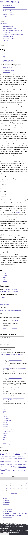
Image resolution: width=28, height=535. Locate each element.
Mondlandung (2, 464)
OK (19, 526)
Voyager (2, 473)
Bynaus (4, 328)
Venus (25, 470)
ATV (25, 454)
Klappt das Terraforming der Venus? (10, 310)
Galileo (24, 458)
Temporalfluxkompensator (11, 289)
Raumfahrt (5, 437)
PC (13, 464)
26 (18, 488)
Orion (11, 464)
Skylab (9, 466)
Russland (24, 464)
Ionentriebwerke (8, 461)
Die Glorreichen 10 (7, 418)
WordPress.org (6, 504)
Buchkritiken (5, 412)
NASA (7, 464)
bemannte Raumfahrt (4, 456)
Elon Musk (2, 458)
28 (26, 488)
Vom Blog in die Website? (9, 38)
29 (2, 490)
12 (18, 483)
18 (13, 485)
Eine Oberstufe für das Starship (15, 360)
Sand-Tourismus (4, 304)
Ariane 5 (11, 454)
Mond (26, 461)
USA (19, 470)
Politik (4, 435)
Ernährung (5, 422)
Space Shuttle (22, 467)
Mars (19, 461)
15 (2, 485)
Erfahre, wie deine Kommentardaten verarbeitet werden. (12, 354)
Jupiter (16, 461)
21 (26, 485)
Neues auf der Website (8, 36)
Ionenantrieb (2, 461)
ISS (12, 461)
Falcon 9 (11, 458)
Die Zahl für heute (7, 420)
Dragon (25, 456)
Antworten (15, 320)
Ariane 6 (17, 454)
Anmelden (5, 498)
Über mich (5, 40)
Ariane (7, 454)
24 (10, 488)
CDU (16, 456)
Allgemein (5, 409)
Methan (23, 461)
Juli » (16, 493)
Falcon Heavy (17, 458)
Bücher (4, 411)
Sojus (15, 466)
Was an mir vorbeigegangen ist (9, 444)
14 (26, 483)
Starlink (8, 470)
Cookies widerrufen (5, 534)
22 (2, 488)
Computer (5, 416)
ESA (7, 458)
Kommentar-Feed (6, 502)
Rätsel (4, 439)
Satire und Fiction (7, 441)
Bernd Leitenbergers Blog (9, 2)
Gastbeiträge (5, 424)
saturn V (5, 466)
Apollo (2, 454)
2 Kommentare (6, 72)
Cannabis (13, 456)
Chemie (4, 414)
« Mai (12, 493)
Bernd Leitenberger (7, 67)
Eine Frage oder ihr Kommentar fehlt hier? (13, 34)
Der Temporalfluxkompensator (9, 61)
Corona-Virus (20, 456)
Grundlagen (5, 426)
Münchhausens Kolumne (8, 70)
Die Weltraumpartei (6, 297)
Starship (14, 470)
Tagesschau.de (19, 212)
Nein (22, 526)
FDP (21, 458)
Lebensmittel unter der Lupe (9, 429)
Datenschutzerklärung (8, 26)
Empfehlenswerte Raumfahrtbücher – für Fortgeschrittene (15, 513)
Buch (10, 456)
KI (3, 428)
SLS (12, 467)
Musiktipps (5, 433)
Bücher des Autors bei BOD (9, 28)
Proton (16, 464)
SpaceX (4, 443)
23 (6, 488)
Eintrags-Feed (6, 500)
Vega (21, 470)
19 (18, 485)
